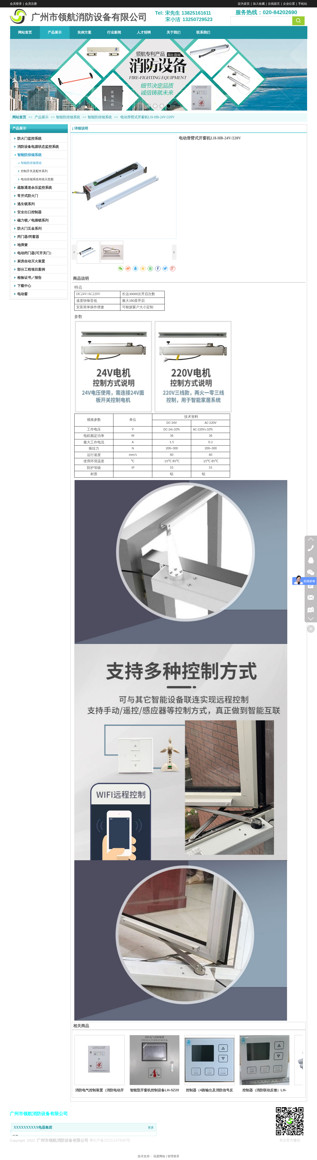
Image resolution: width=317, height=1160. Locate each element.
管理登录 (173, 1156)
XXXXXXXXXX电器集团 (33, 1127)
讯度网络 (159, 1156)
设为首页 (244, 3)
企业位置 (289, 3)
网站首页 (19, 117)
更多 (151, 1127)
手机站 (302, 3)
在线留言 (274, 3)
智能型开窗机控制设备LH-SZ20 (154, 1090)
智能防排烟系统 (68, 117)
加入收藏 (259, 3)
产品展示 (42, 117)
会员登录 (16, 3)
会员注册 (31, 3)
